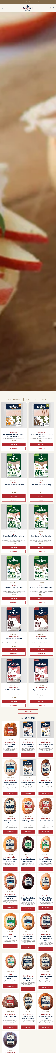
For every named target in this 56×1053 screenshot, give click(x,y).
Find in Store (10, 755)
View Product (13, 448)
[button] (2, 8)
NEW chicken (28, 2)
